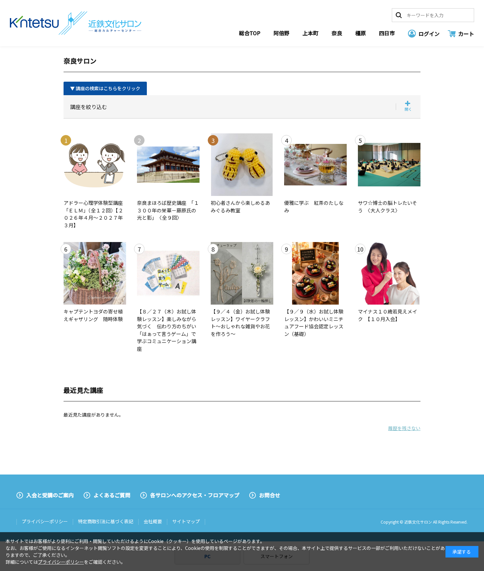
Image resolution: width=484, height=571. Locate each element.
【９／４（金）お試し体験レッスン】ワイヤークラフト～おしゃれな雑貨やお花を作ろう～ (240, 322)
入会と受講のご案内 (50, 495)
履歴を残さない (404, 428)
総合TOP (249, 33)
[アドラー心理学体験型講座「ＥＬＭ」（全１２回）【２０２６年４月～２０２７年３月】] (95, 164)
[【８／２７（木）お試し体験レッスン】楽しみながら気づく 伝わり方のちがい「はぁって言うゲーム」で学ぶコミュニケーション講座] (168, 273)
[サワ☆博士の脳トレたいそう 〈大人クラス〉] (389, 164)
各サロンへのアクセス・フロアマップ (194, 495)
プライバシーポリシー (45, 521)
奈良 (337, 33)
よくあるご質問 (112, 495)
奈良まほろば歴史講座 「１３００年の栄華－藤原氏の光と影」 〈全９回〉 (168, 210)
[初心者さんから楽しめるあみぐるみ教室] (242, 164)
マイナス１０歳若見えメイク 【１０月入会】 (387, 315)
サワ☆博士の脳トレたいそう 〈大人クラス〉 (387, 206)
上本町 (310, 33)
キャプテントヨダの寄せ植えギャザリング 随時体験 (93, 315)
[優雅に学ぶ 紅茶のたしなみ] (315, 164)
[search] (398, 15)
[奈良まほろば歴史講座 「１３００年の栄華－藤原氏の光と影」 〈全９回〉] (168, 164)
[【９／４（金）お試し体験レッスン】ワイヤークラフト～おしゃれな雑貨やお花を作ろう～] (242, 273)
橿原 (360, 33)
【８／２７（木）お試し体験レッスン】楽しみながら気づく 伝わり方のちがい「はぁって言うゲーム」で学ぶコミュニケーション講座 (166, 330)
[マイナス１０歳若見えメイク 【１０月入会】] (389, 273)
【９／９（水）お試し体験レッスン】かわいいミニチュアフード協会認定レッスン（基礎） (313, 322)
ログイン (429, 34)
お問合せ (269, 495)
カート (466, 34)
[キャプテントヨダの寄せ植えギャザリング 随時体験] (95, 273)
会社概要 (153, 521)
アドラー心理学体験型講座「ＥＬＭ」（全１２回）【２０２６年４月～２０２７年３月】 (93, 214)
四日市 (387, 33)
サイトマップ (186, 521)
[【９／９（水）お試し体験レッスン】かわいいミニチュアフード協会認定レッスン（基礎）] (315, 273)
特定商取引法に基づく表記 (105, 521)
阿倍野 (281, 33)
